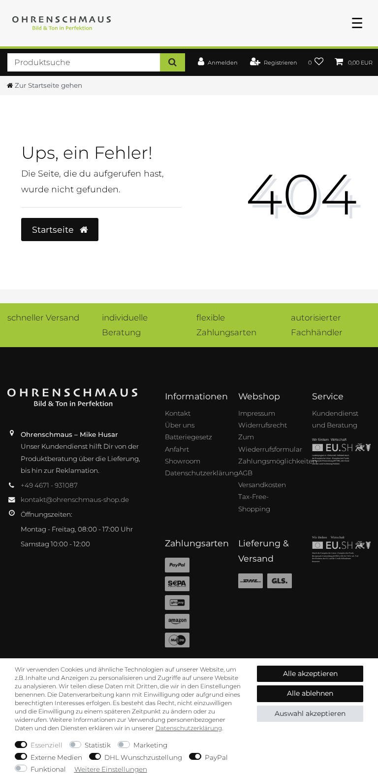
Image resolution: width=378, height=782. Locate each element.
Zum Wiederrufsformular (270, 443)
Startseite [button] (54, 229)
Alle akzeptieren (310, 673)
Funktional (48, 769)
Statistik (98, 745)
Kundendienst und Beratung (335, 419)
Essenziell (47, 745)
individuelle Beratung (125, 325)
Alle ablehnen (310, 693)
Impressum (256, 413)
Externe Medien (56, 757)
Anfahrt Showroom (182, 455)
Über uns (179, 425)
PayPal (216, 757)
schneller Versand (43, 317)
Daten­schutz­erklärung (189, 728)
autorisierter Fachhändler (317, 325)
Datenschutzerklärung (201, 473)
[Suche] (172, 62)
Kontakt (177, 413)
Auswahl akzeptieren (310, 713)
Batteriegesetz (188, 437)
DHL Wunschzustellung (143, 757)
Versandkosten (262, 485)
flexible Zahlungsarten (226, 325)
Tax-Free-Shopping (254, 502)
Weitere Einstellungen (110, 769)
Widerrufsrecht (262, 425)
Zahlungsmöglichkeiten (277, 461)
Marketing (150, 745)
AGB (245, 473)
